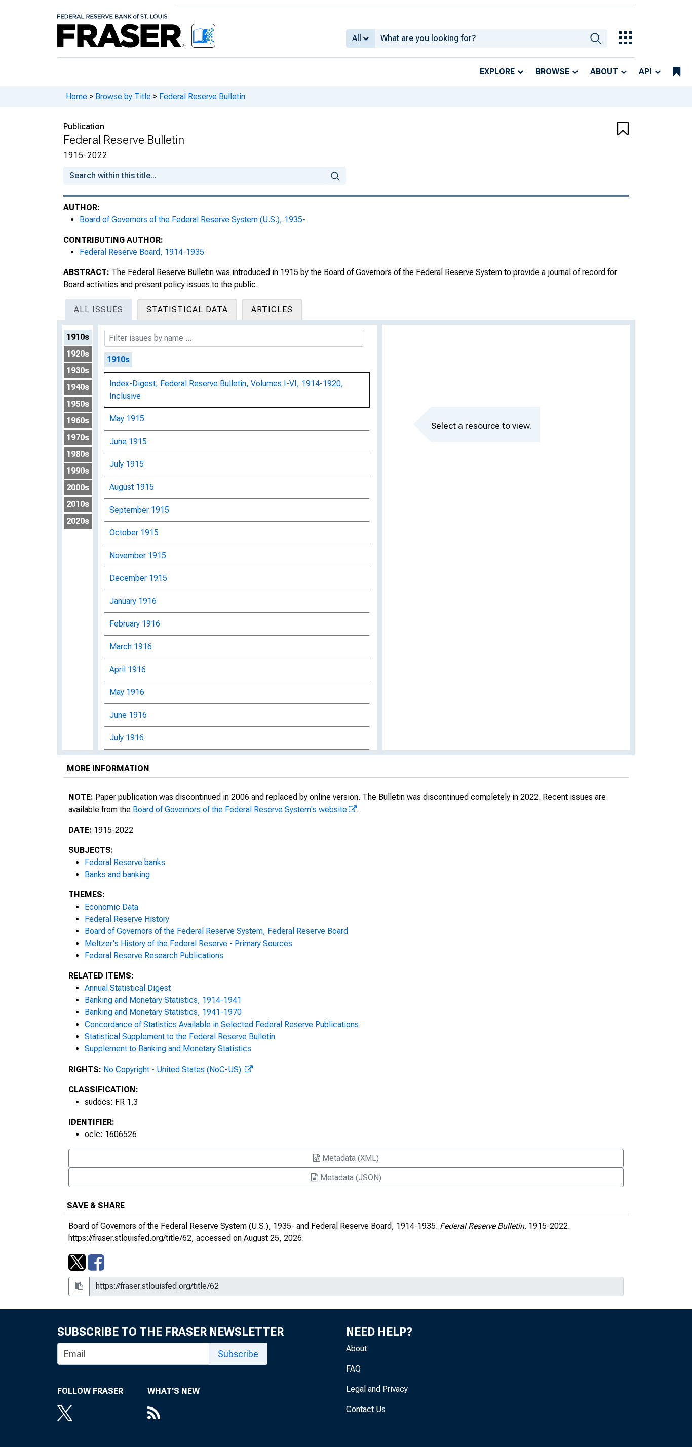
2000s (77, 487)
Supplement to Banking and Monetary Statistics (168, 1048)
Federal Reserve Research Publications (154, 955)
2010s (77, 504)
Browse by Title (123, 96)
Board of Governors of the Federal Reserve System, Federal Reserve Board (216, 931)
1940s (77, 387)
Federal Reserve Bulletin (202, 96)
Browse (552, 71)
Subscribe (238, 1354)
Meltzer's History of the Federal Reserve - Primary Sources (188, 943)
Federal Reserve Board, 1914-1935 (142, 252)
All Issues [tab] (98, 310)
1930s (77, 370)
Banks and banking (117, 874)
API (645, 71)
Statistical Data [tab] (187, 310)
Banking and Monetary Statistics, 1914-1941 (163, 1000)
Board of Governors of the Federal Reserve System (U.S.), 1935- (192, 219)
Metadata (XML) (349, 1158)
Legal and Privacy (377, 1389)
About (604, 71)
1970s (77, 437)
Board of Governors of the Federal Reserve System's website (240, 809)
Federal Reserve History (127, 919)
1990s (77, 471)
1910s (77, 337)
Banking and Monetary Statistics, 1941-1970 (163, 1012)
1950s (77, 404)
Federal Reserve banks (125, 862)
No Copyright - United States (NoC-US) (173, 1069)
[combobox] (479, 38)
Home (76, 96)
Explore (497, 71)
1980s (77, 454)
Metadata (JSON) (349, 1177)
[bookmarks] (676, 72)
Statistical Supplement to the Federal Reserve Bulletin (180, 1036)
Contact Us (366, 1409)
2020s (77, 521)
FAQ (353, 1369)
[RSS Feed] (173, 1414)
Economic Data (111, 907)
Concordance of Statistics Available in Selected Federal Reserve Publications (222, 1024)
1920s (77, 354)
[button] (581, 129)
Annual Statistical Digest (128, 988)
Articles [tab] (272, 310)
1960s (77, 420)
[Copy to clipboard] (79, 1286)
